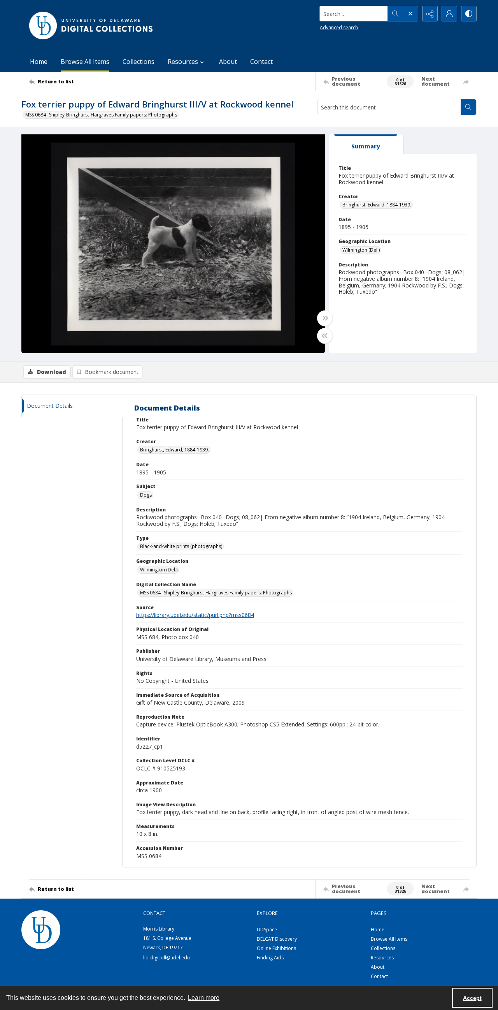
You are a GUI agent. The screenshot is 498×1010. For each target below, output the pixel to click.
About (228, 61)
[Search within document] (468, 107)
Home (38, 61)
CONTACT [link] (154, 913)
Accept (472, 998)
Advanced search (339, 27)
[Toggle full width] (325, 318)
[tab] (366, 144)
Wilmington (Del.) (361, 250)
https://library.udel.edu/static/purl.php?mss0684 (195, 615)
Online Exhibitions (276, 948)
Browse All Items (85, 61)
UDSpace (267, 929)
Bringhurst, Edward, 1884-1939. (376, 204)
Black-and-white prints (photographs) (181, 546)
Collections (138, 61)
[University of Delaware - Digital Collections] (91, 25)
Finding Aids (270, 957)
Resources (382, 957)
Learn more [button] (203, 997)
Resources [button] (183, 61)
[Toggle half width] (325, 336)
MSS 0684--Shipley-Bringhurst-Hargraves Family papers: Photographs (101, 114)
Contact (261, 61)
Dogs (146, 495)
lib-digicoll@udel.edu (166, 957)
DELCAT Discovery (277, 939)
